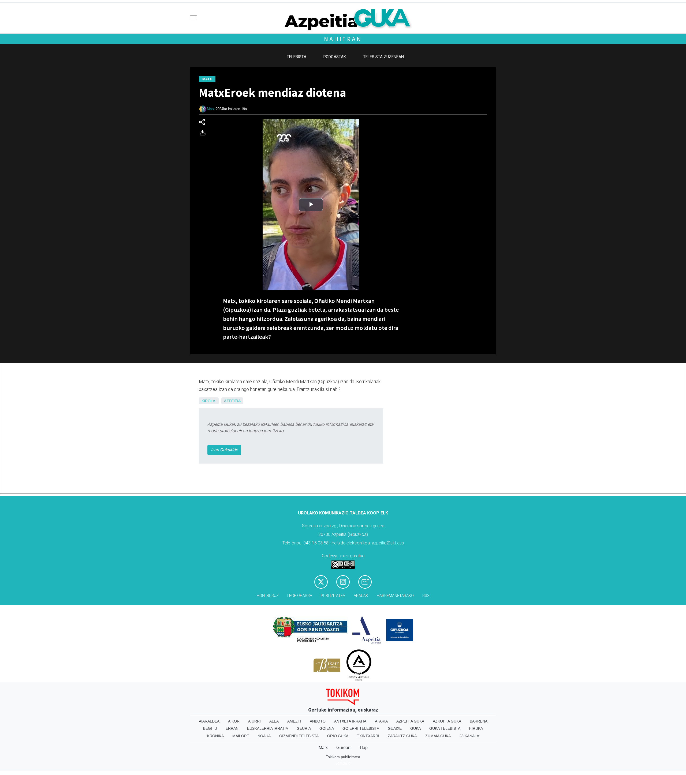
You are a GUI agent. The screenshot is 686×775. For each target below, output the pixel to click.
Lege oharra (299, 595)
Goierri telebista (360, 728)
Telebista (296, 56)
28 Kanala (469, 736)
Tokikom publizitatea (343, 757)
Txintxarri (368, 736)
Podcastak (334, 56)
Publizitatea (333, 595)
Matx (211, 109)
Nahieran (343, 39)
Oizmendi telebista (299, 736)
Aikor (234, 721)
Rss (426, 595)
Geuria (304, 728)
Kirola (208, 401)
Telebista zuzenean (383, 56)
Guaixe (395, 728)
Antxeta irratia (350, 721)
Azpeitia (232, 401)
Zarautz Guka (402, 736)
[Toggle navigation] (193, 18)
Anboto (318, 721)
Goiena (326, 728)
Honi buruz (268, 595)
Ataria (381, 721)
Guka (415, 728)
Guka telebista (444, 728)
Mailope (240, 736)
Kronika (215, 736)
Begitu (210, 728)
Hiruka (476, 728)
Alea (274, 721)
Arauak (361, 595)
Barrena (478, 721)
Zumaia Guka (438, 736)
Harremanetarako (395, 595)
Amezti (294, 721)
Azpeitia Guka (410, 721)
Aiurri (254, 721)
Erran (232, 728)
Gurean (343, 747)
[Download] (204, 133)
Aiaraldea (209, 721)
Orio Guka (337, 736)
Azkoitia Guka (447, 721)
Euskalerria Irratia (267, 728)
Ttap (363, 747)
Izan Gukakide (224, 449)
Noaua (264, 736)
